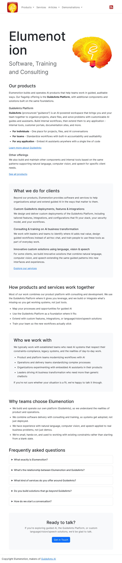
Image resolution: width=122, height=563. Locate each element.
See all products (18, 174)
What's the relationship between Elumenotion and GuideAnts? (49, 469)
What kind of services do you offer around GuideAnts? (45, 480)
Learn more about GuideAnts (25, 147)
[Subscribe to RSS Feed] (111, 7)
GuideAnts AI (48, 558)
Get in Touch (61, 539)
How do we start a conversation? (32, 501)
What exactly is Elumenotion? (31, 459)
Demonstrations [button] (71, 7)
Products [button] (26, 7)
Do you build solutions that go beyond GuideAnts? (43, 490)
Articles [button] (53, 7)
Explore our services (25, 268)
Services (41, 7)
